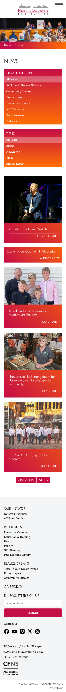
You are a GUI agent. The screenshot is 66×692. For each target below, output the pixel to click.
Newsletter (13, 151)
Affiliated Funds (13, 518)
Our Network (15, 508)
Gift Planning (12, 550)
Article (10, 145)
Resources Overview (16, 532)
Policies (8, 546)
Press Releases (15, 115)
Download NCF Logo (28, 684)
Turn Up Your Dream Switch (21, 569)
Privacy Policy (56, 688)
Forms (8, 541)
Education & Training (17, 537)
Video (9, 157)
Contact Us (10, 623)
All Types (11, 139)
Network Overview (15, 514)
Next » (43, 480)
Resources (13, 527)
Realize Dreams (16, 563)
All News (11, 79)
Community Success (18, 91)
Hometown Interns (18, 103)
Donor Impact (14, 97)
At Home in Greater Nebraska (24, 85)
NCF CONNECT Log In (52, 684)
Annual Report (15, 163)
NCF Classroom (15, 109)
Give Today (13, 586)
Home (8, 45)
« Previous (26, 480)
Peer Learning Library (17, 554)
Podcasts (11, 121)
